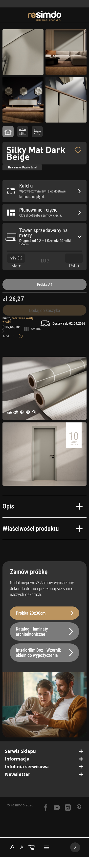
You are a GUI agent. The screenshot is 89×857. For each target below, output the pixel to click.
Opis (8, 506)
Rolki (74, 265)
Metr (16, 265)
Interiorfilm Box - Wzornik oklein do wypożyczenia (38, 652)
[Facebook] (46, 808)
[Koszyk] (31, 847)
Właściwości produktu (30, 528)
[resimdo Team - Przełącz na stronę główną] (44, 16)
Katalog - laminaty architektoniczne (32, 631)
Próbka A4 (44, 284)
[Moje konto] (22, 847)
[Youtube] (57, 808)
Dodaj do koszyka (44, 310)
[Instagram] (68, 808)
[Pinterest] (79, 808)
